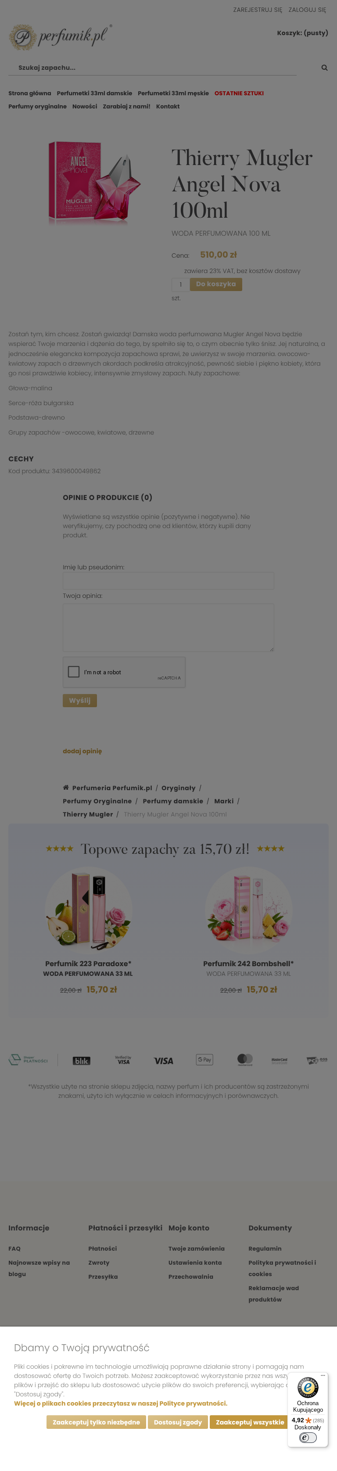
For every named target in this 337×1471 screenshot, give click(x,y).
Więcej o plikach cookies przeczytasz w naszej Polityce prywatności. (120, 1403)
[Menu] (323, 1377)
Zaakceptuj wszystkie (250, 1422)
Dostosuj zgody (178, 1422)
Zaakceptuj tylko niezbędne (96, 1422)
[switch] (308, 1437)
